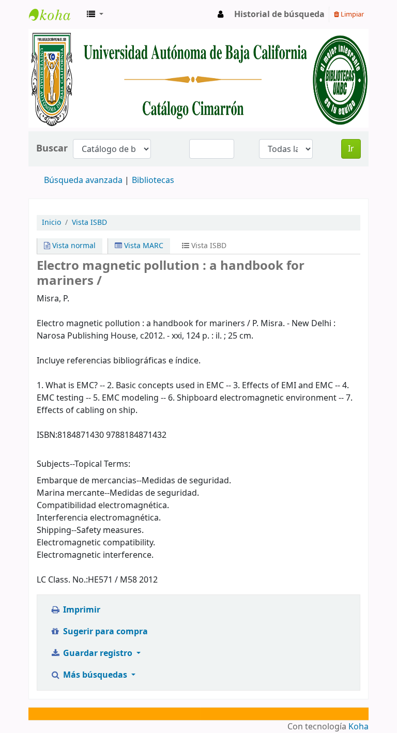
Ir (351, 149)
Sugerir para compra (104, 631)
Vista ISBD (89, 222)
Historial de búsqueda (279, 14)
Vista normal (73, 245)
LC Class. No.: (62, 580)
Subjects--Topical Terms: (83, 464)
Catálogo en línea (55, 14)
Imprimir (80, 610)
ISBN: (47, 435)
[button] (95, 14)
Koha (358, 727)
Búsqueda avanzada (83, 180)
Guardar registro (97, 653)
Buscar (52, 149)
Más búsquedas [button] (95, 675)
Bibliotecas (153, 180)
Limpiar (351, 14)
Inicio (51, 222)
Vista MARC (142, 245)
